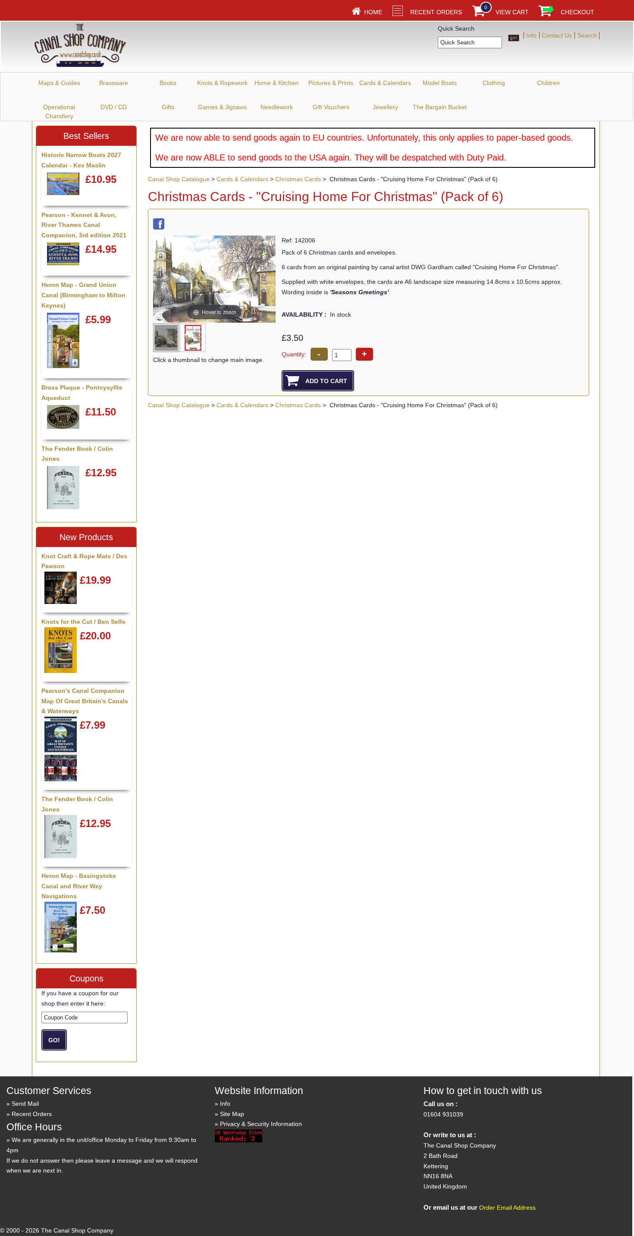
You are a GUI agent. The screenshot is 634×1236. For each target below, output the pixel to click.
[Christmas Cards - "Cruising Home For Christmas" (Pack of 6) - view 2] (193, 337)
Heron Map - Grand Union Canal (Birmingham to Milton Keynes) (83, 295)
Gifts (168, 107)
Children (548, 82)
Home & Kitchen (276, 82)
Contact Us (557, 35)
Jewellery (385, 107)
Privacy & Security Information (261, 1123)
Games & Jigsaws (222, 107)
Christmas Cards (298, 179)
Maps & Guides (59, 82)
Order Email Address (507, 1207)
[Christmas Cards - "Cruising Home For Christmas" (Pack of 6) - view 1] (166, 337)
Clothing (494, 82)
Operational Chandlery (59, 112)
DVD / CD (113, 107)
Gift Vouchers (331, 107)
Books (168, 82)
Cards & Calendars (385, 82)
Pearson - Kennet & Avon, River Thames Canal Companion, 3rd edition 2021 (83, 225)
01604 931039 (443, 1114)
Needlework (277, 107)
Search (587, 35)
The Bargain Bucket (440, 107)
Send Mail (25, 1103)
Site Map (232, 1113)
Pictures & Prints (330, 82)
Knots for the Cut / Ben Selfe (83, 621)
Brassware (113, 82)
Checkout (577, 12)
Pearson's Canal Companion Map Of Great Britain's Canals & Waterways (84, 701)
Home (373, 12)
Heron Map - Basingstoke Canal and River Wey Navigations (78, 886)
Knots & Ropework (222, 82)
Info (531, 35)
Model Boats (440, 82)
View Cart (512, 12)
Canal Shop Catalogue (179, 179)
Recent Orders (436, 12)
